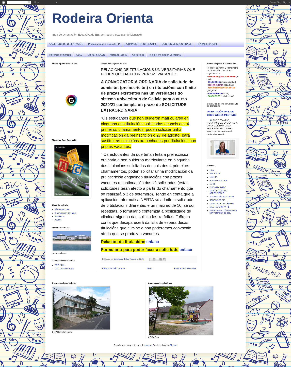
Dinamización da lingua (65, 213)
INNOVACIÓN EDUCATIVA (221, 196)
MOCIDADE (214, 173)
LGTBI (212, 184)
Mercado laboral (118, 54)
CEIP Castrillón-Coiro (64, 269)
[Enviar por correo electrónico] (151, 259)
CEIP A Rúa (60, 265)
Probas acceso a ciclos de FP (104, 44)
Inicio (149, 268)
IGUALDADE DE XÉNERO (221, 203)
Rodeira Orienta (102, 18)
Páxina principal (62, 209)
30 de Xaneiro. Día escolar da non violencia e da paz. (223, 211)
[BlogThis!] (154, 259)
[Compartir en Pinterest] (164, 259)
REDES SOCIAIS (217, 200)
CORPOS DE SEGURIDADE (177, 44)
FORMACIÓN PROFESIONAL (141, 44)
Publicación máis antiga (185, 268)
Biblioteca (59, 216)
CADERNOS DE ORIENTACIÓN (66, 44)
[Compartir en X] (157, 259)
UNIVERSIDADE (96, 54)
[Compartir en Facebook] (160, 259)
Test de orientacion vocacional (165, 54)
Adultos (58, 220)
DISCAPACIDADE (217, 187)
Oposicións (138, 54)
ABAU (79, 54)
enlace (152, 241)
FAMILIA (213, 177)
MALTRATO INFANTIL (219, 207)
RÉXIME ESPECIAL (207, 44)
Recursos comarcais (60, 54)
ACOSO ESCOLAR (218, 180)
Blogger (173, 345)
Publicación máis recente (113, 268)
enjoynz (148, 345)
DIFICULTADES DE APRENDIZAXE (218, 192)
